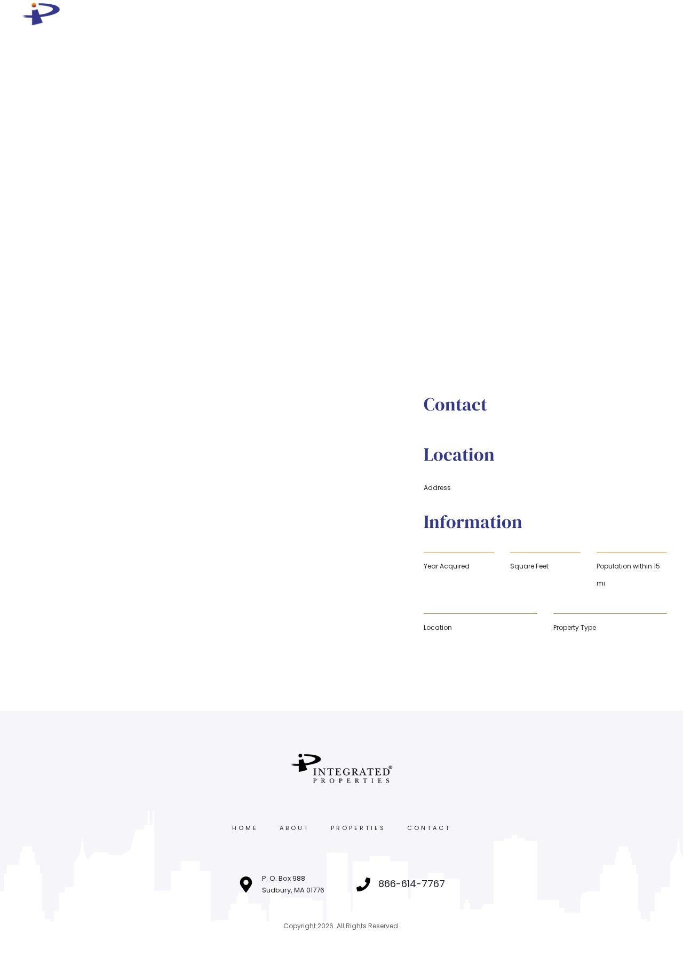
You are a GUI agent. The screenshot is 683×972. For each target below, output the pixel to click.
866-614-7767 (411, 883)
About (294, 828)
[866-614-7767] (363, 884)
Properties (358, 828)
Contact (429, 828)
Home (245, 828)
